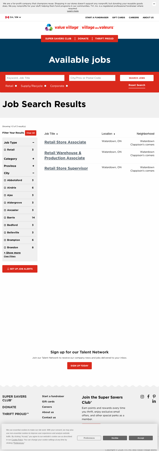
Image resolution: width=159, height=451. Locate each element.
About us (148, 17)
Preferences (89, 438)
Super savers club (58, 38)
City (6, 173)
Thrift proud (104, 38)
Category (10, 158)
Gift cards (118, 17)
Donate (83, 38)
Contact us (49, 417)
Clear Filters (10, 256)
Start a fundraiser (96, 17)
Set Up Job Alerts (21, 269)
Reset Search (137, 85)
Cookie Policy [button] (17, 440)
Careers (134, 17)
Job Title (50, 133)
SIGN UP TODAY (79, 365)
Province (10, 166)
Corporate (57, 85)
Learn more (73, 11)
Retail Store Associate (65, 142)
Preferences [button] (19, 443)
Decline (115, 438)
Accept (141, 438)
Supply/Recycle (32, 85)
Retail (9, 85)
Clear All (31, 133)
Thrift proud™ (15, 414)
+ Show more (12, 252)
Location (108, 133)
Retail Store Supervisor (66, 168)
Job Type (10, 142)
